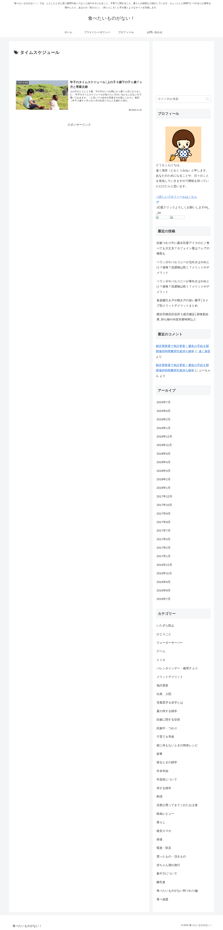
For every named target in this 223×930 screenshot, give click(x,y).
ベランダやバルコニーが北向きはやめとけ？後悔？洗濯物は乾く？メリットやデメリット (183, 267)
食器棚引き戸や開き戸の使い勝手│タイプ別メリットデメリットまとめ (182, 303)
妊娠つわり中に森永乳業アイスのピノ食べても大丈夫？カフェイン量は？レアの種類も (183, 248)
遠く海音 (204, 351)
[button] (207, 99)
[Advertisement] (79, 65)
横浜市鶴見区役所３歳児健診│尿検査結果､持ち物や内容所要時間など (182, 317)
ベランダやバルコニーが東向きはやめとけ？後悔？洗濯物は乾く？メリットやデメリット (183, 287)
